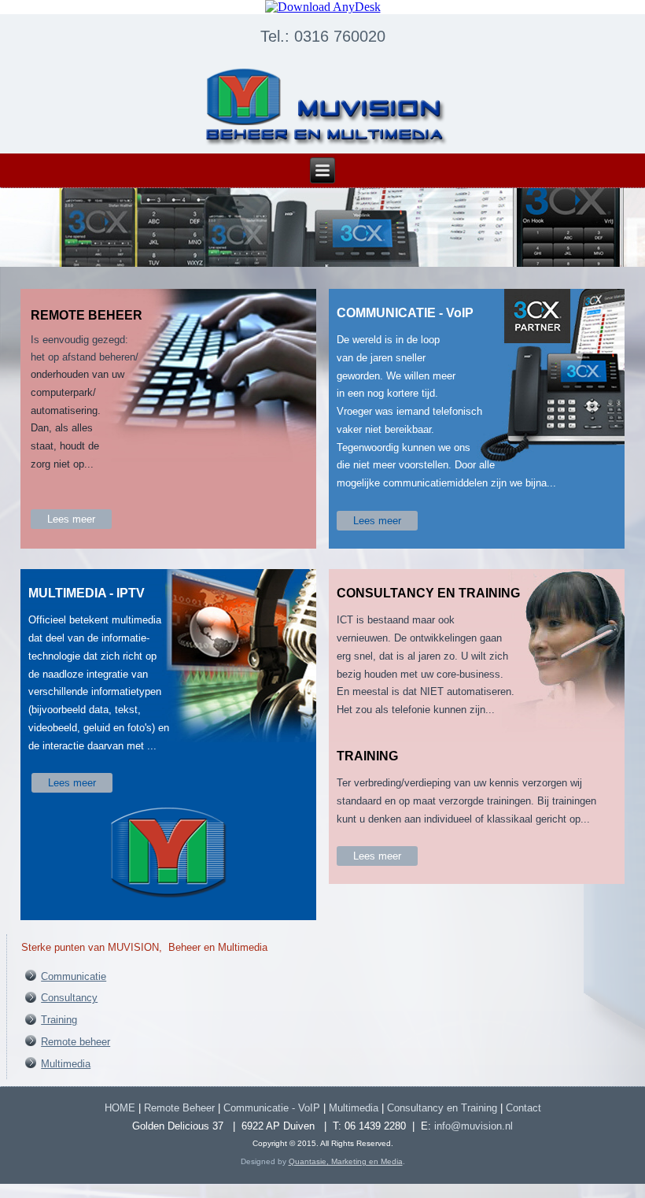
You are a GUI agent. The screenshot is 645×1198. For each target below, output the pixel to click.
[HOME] (322, 106)
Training (59, 1020)
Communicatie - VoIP (271, 1108)
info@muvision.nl (473, 1126)
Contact (523, 1108)
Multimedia (65, 1064)
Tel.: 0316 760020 (322, 36)
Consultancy (69, 998)
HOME (120, 1108)
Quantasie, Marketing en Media (346, 1161)
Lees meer (71, 519)
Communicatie (73, 976)
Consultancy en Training (442, 1108)
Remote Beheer (179, 1108)
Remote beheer (75, 1042)
